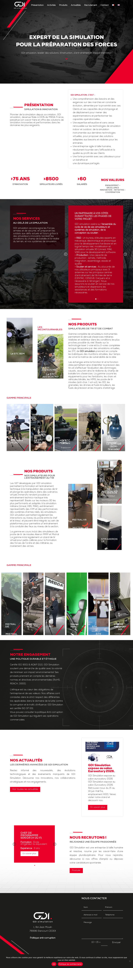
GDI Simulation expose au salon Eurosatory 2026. (101, 768)
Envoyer (116, 942)
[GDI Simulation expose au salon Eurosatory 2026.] (102, 751)
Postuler (76, 870)
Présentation (37, 5)
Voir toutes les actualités (25, 789)
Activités (51, 5)
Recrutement (90, 5)
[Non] (129, 961)
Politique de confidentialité (70, 964)
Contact (105, 5)
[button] (125, 254)
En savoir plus (97, 807)
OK (54, 964)
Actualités (76, 5)
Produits (63, 5)
